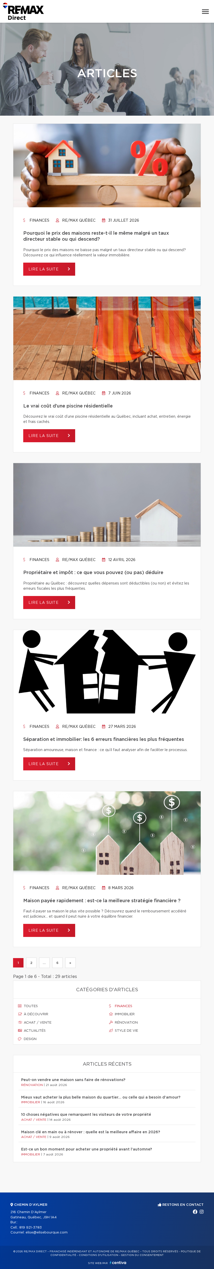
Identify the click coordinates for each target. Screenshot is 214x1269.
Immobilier (124, 1014)
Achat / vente (37, 1022)
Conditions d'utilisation (98, 1255)
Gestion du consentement (142, 1255)
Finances (38, 220)
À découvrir (35, 1014)
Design (30, 1039)
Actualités (34, 1030)
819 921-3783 (30, 1227)
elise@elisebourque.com (47, 1232)
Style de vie (126, 1030)
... (44, 962)
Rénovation (126, 1022)
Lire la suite (44, 269)
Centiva (118, 1262)
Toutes (30, 1006)
